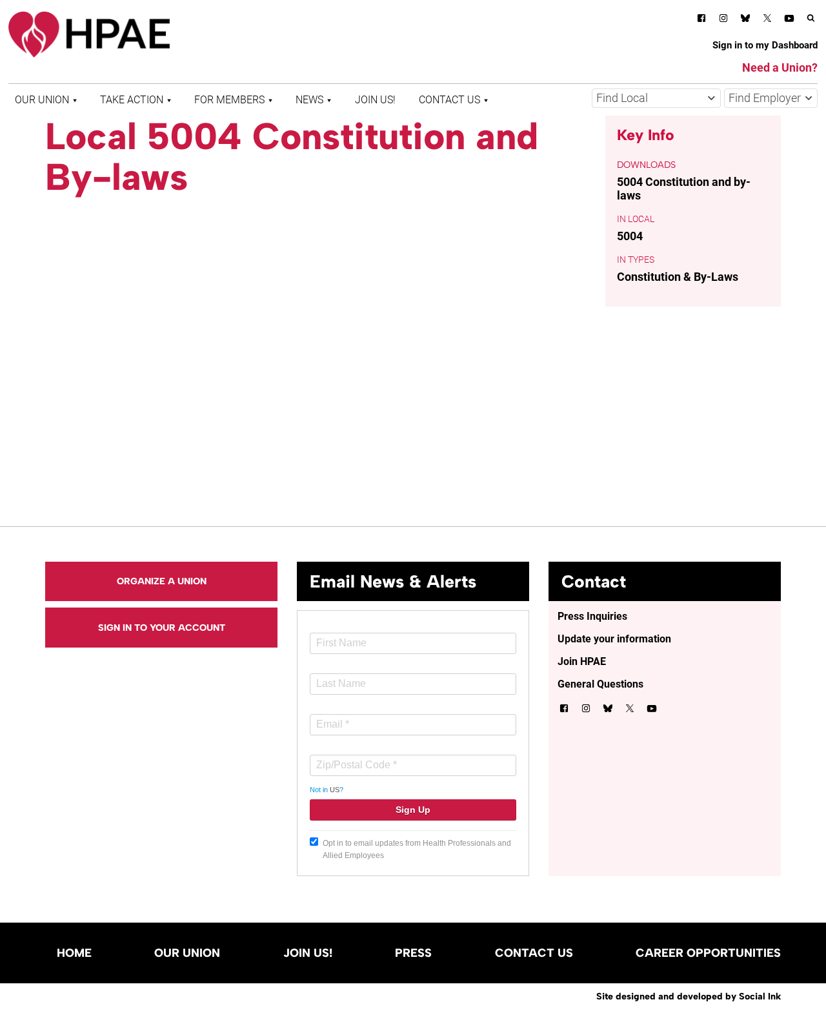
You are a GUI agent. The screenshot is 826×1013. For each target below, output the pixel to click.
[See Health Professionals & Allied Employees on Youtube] (789, 20)
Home (74, 953)
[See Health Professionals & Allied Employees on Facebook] (701, 20)
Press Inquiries (592, 616)
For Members (229, 100)
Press (413, 953)
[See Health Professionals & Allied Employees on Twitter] (767, 20)
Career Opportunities (708, 953)
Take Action (131, 100)
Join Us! (375, 100)
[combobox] (656, 98)
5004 (630, 236)
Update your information (614, 639)
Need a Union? (780, 67)
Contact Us (449, 100)
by (688, 996)
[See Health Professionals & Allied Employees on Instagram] (723, 20)
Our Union (42, 100)
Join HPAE (582, 661)
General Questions (600, 684)
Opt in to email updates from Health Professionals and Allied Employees (417, 849)
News (309, 100)
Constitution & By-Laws (677, 276)
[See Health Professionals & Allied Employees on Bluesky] (745, 19)
